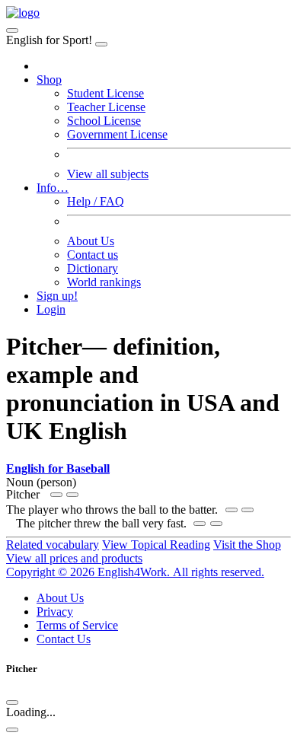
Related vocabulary (52, 544)
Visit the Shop (247, 544)
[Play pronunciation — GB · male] (247, 510)
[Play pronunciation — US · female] (231, 510)
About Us (90, 240)
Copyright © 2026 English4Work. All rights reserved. (135, 571)
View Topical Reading (156, 544)
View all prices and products (74, 558)
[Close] (101, 44)
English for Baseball (58, 468)
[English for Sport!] (23, 12)
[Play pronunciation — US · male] (56, 494)
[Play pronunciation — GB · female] (72, 494)
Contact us (92, 254)
